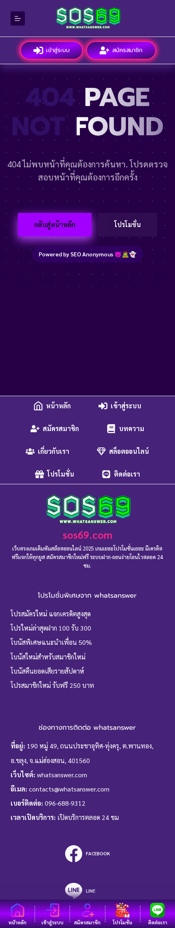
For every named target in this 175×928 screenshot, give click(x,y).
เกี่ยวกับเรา (53, 451)
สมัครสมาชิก (127, 50)
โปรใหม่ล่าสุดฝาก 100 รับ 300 (51, 628)
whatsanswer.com (62, 774)
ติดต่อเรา (127, 474)
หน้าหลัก (58, 405)
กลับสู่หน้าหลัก (54, 224)
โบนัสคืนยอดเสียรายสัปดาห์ (47, 671)
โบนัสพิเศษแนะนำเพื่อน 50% (51, 642)
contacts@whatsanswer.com (69, 789)
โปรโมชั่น (127, 224)
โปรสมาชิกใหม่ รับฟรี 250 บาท (52, 685)
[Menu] (18, 18)
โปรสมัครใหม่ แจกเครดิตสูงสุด (51, 613)
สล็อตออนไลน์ (129, 451)
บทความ (131, 428)
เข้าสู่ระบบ (57, 50)
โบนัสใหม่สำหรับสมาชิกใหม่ (48, 657)
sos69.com (87, 534)
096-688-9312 (65, 803)
